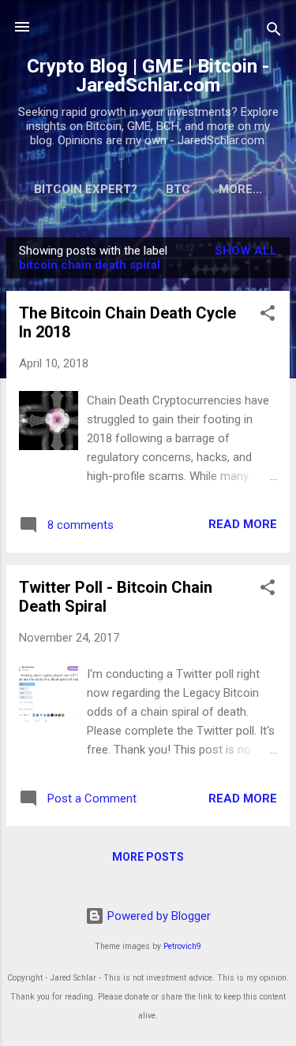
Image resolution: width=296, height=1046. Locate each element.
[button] (267, 315)
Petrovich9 (182, 946)
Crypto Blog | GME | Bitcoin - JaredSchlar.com (148, 75)
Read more (242, 524)
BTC (178, 189)
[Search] (273, 32)
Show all (246, 251)
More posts (148, 857)
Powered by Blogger (157, 916)
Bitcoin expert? (85, 189)
